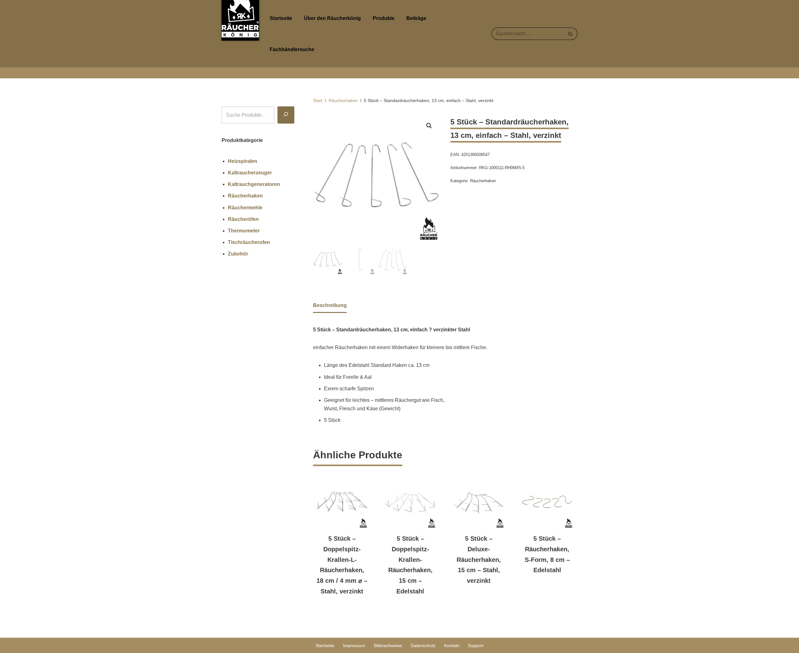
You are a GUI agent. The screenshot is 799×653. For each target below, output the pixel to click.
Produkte (384, 18)
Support (475, 645)
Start (317, 100)
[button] (429, 125)
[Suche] (285, 115)
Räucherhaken (343, 100)
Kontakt (451, 645)
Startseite (281, 18)
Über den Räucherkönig (332, 18)
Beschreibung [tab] (330, 305)
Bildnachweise (388, 645)
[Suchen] (570, 33)
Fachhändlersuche (292, 49)
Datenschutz (423, 645)
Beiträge (416, 18)
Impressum (354, 645)
